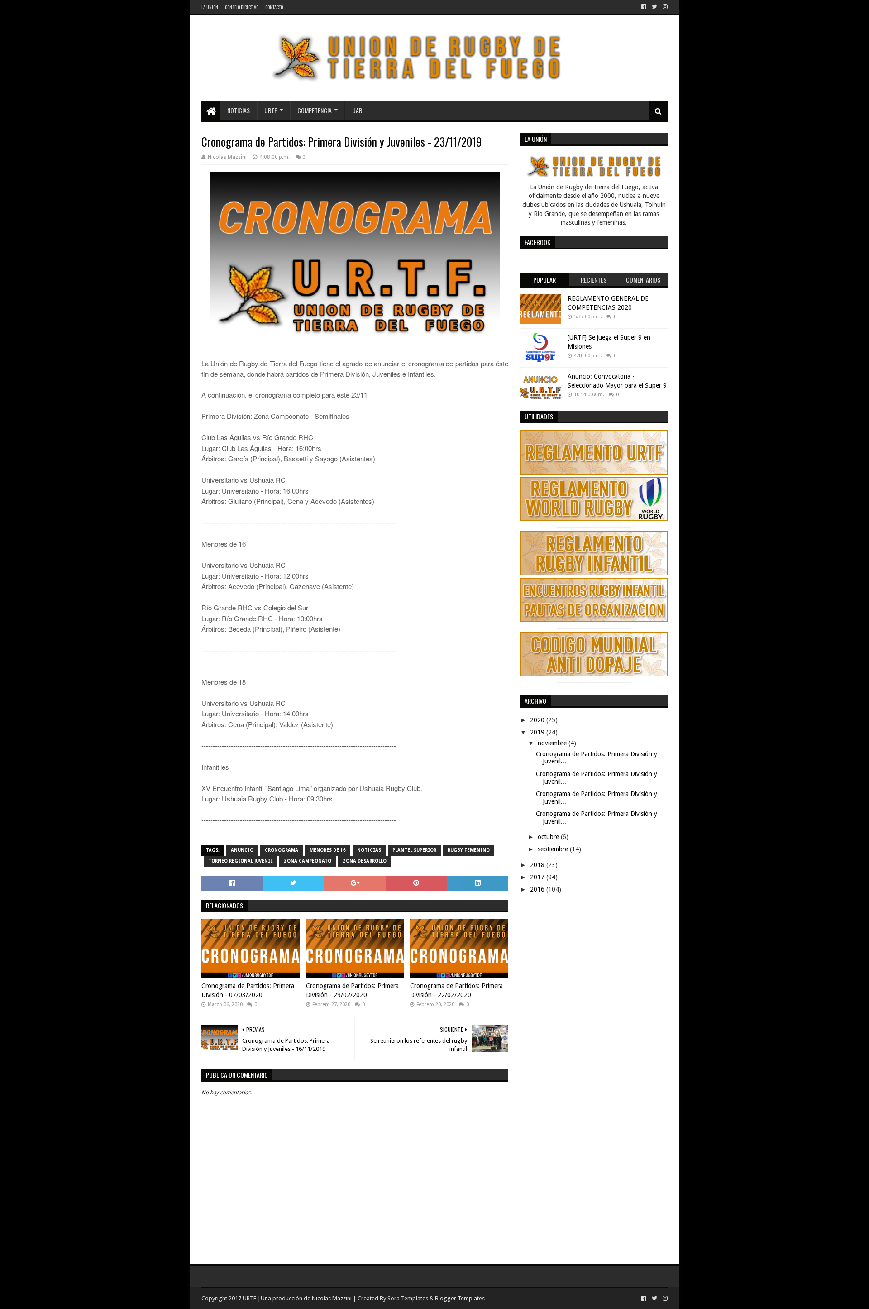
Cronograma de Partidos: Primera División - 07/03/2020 (247, 990)
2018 (538, 864)
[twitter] (654, 7)
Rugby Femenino (469, 850)
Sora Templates (407, 1298)
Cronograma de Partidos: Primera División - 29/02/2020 (352, 990)
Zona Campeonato (307, 860)
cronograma (281, 850)
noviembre (553, 743)
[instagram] (664, 7)
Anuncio (242, 850)
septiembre (554, 849)
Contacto (274, 7)
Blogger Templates (460, 1298)
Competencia (314, 110)
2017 (538, 877)
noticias (369, 850)
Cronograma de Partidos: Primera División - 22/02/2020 (456, 990)
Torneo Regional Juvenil (240, 860)
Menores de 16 (328, 850)
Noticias (238, 110)
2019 (538, 732)
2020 (538, 720)
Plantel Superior (414, 850)
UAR (357, 110)
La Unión (209, 7)
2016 (538, 889)
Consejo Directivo (241, 7)
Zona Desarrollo (365, 860)
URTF (270, 110)
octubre (549, 836)
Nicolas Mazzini (332, 1298)
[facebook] (644, 7)
